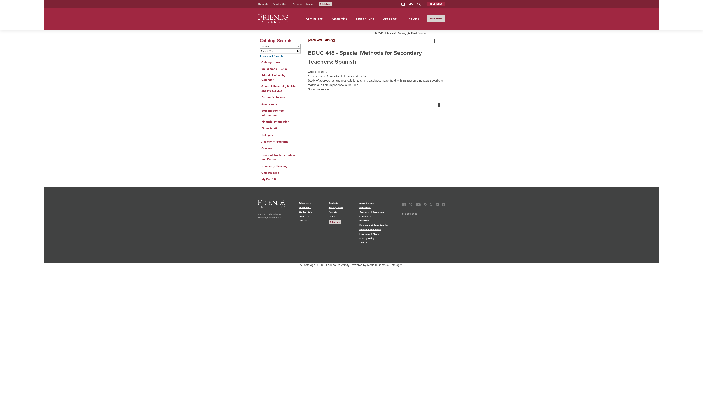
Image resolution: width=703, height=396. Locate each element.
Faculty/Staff (281, 4)
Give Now (436, 4)
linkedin (437, 205)
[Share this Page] (432, 41)
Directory (411, 4)
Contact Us (365, 216)
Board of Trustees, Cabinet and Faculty (279, 157)
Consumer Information (371, 212)
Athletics (325, 4)
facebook (404, 205)
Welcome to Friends (274, 69)
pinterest (431, 205)
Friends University (269, 16)
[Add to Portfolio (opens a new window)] (427, 41)
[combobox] (410, 33)
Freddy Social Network (443, 205)
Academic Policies (273, 97)
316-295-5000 (409, 214)
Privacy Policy (366, 238)
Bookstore (365, 207)
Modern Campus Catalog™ (385, 265)
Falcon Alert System (370, 229)
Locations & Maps (369, 234)
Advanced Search (271, 56)
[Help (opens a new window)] (441, 41)
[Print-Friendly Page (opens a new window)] (436, 41)
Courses (266, 148)
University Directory (274, 166)
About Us (390, 19)
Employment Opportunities (374, 225)
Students (263, 4)
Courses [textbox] (265, 46)
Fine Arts (412, 19)
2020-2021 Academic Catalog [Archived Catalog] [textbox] (400, 33)
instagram (425, 205)
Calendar (403, 4)
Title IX (363, 242)
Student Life (365, 19)
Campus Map (270, 172)
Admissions (314, 19)
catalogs (309, 265)
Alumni (310, 4)
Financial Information (275, 122)
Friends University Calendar (273, 77)
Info (439, 18)
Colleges (267, 135)
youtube (418, 205)
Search (419, 4)
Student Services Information (272, 113)
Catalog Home (270, 62)
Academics (339, 19)
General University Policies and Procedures (279, 88)
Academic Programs (274, 142)
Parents (297, 4)
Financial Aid (269, 128)
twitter (411, 205)
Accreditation (366, 203)
